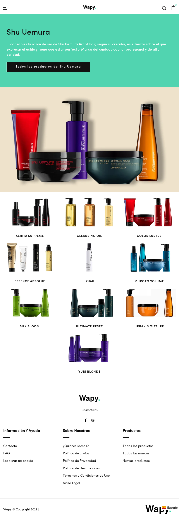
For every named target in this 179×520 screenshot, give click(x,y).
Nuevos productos (136, 460)
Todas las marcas (136, 453)
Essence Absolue (30, 281)
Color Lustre (149, 235)
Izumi (89, 281)
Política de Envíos (76, 453)
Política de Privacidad (79, 460)
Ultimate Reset (89, 326)
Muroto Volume (149, 281)
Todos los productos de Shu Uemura (48, 66)
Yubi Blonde (89, 371)
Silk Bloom (30, 326)
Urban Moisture (149, 326)
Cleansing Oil (89, 235)
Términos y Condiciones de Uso (86, 475)
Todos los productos (138, 446)
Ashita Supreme (30, 235)
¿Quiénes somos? (76, 446)
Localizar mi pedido (18, 460)
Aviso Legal (71, 483)
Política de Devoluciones (81, 468)
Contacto (10, 446)
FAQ (6, 453)
